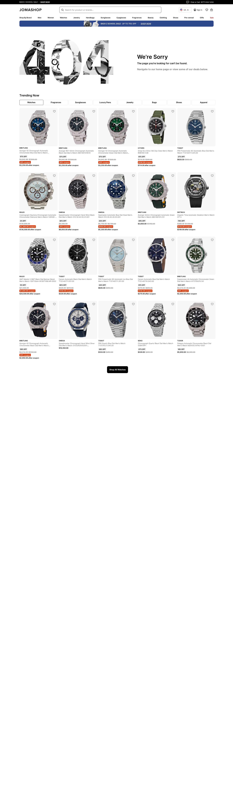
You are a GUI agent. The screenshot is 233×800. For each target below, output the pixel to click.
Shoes (175, 18)
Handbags (90, 18)
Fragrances (137, 18)
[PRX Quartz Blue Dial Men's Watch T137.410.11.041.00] (133, 304)
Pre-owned (189, 18)
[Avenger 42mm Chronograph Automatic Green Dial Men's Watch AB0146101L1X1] (173, 175)
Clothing (163, 18)
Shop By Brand (25, 18)
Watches (63, 18)
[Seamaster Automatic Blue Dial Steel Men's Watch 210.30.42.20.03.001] (133, 175)
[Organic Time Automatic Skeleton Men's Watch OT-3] (212, 175)
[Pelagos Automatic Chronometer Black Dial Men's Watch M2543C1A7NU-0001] (212, 304)
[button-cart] (211, 9)
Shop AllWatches (117, 369)
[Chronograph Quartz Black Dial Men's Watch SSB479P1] (173, 304)
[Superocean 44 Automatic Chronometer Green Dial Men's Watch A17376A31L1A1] (212, 240)
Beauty (151, 18)
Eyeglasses (121, 18)
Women (51, 18)
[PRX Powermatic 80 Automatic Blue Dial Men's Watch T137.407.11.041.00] (212, 111)
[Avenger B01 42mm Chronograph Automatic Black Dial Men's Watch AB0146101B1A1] (94, 111)
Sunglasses (105, 18)
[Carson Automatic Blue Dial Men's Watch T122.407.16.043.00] (173, 240)
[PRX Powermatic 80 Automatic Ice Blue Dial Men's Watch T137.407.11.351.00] (133, 240)
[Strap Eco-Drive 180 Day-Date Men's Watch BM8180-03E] (173, 111)
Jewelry (76, 18)
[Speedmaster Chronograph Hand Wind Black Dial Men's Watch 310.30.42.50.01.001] (94, 175)
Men (39, 18)
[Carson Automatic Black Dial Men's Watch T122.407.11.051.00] (94, 240)
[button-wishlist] (206, 9)
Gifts (202, 18)
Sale (212, 18)
